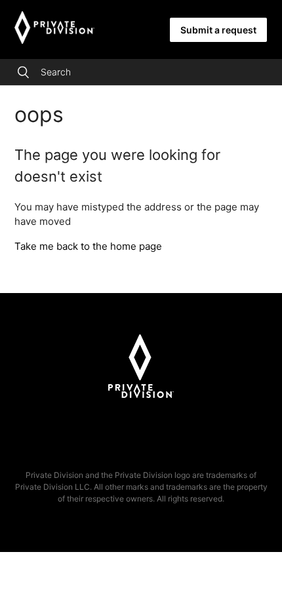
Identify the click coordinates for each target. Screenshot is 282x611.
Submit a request (218, 29)
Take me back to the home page (88, 246)
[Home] (54, 40)
